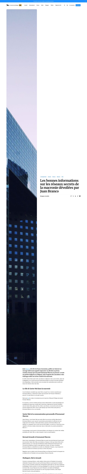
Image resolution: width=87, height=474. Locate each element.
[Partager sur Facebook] (71, 196)
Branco (54, 176)
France (38, 5)
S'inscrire (78, 5)
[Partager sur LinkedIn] (75, 196)
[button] (64, 5)
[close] (86, 1)
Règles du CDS (58, 5)
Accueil (25, 5)
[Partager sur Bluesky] (79, 196)
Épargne (47, 5)
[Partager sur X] (73, 196)
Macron (58, 176)
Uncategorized (43, 176)
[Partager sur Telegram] (77, 196)
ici (28, 398)
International (32, 5)
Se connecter (72, 5)
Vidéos (52, 5)
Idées (42, 5)
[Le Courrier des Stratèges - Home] (14, 5)
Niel (62, 176)
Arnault (49, 176)
